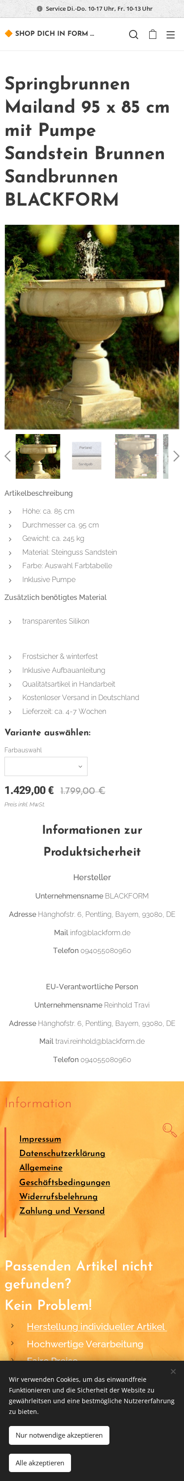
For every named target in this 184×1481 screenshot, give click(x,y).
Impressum (40, 1139)
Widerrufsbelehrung (58, 1197)
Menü (171, 34)
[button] (134, 34)
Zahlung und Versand (62, 1211)
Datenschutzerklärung (62, 1154)
